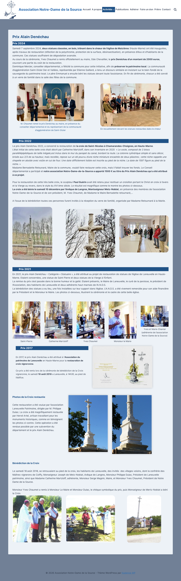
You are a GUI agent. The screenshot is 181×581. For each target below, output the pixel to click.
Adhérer (134, 9)
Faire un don (146, 9)
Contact (166, 9)
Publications (122, 9)
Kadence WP (128, 573)
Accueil (87, 9)
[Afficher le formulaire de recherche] (175, 9)
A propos (97, 9)
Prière (157, 9)
